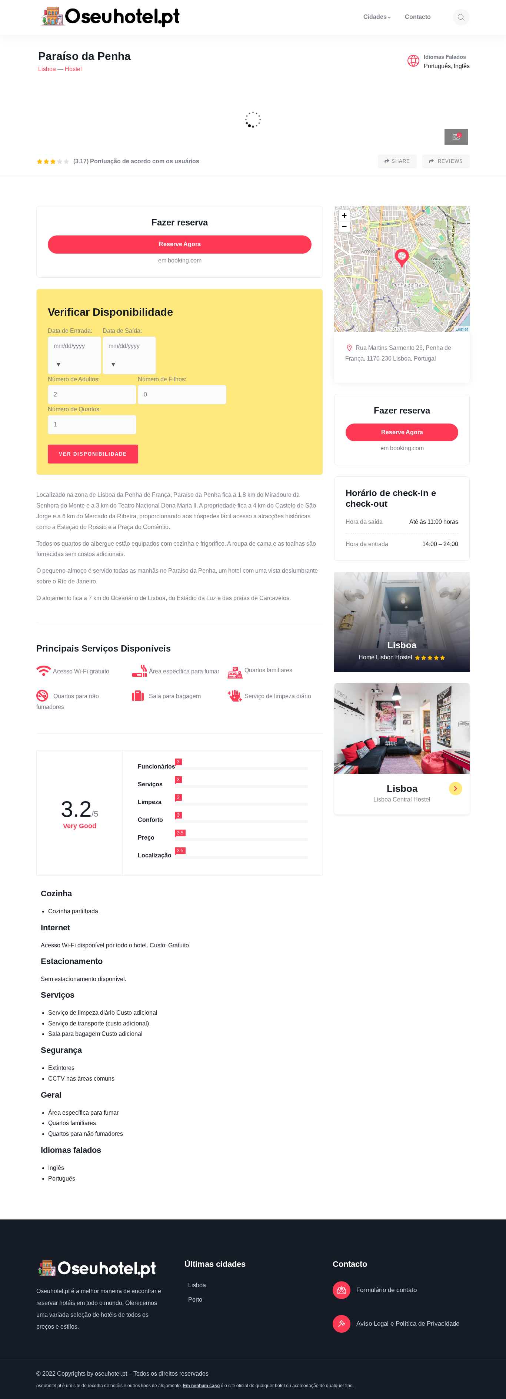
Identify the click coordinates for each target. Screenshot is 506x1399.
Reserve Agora (180, 244)
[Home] (110, 17)
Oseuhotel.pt (53, 1291)
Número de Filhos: (162, 379)
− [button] (344, 226)
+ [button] (344, 215)
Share (401, 161)
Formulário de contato (386, 1289)
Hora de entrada (367, 544)
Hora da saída (364, 522)
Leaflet (462, 329)
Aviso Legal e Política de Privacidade (407, 1323)
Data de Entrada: (70, 331)
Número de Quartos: (74, 409)
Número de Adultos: (74, 379)
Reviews (449, 161)
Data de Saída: (122, 331)
